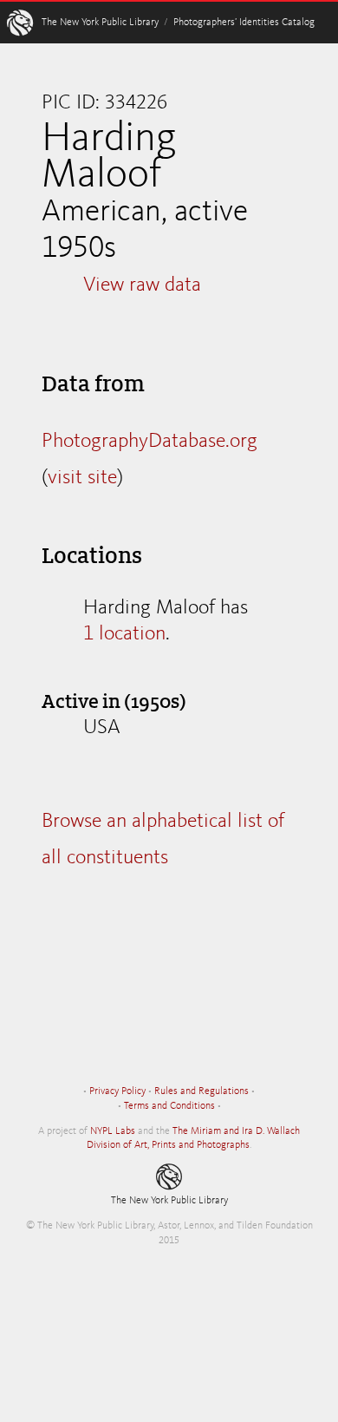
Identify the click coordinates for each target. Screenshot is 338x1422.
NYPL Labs (112, 1131)
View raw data (142, 285)
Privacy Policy (117, 1091)
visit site (82, 478)
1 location (124, 634)
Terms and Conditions (169, 1106)
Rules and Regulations (201, 1091)
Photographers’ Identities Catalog (244, 22)
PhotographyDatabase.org (149, 441)
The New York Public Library (100, 22)
